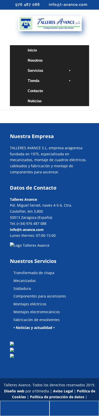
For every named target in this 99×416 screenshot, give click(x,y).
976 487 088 (27, 4)
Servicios (35, 71)
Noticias (35, 101)
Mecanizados (24, 280)
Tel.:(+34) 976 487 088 (28, 223)
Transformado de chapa (33, 272)
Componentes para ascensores (39, 296)
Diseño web (14, 391)
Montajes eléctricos (29, 304)
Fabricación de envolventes (36, 319)
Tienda (33, 81)
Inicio (32, 50)
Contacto (35, 91)
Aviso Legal (63, 391)
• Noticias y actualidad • (34, 327)
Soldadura (22, 288)
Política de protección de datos (57, 396)
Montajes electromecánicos (36, 311)
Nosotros (35, 60)
